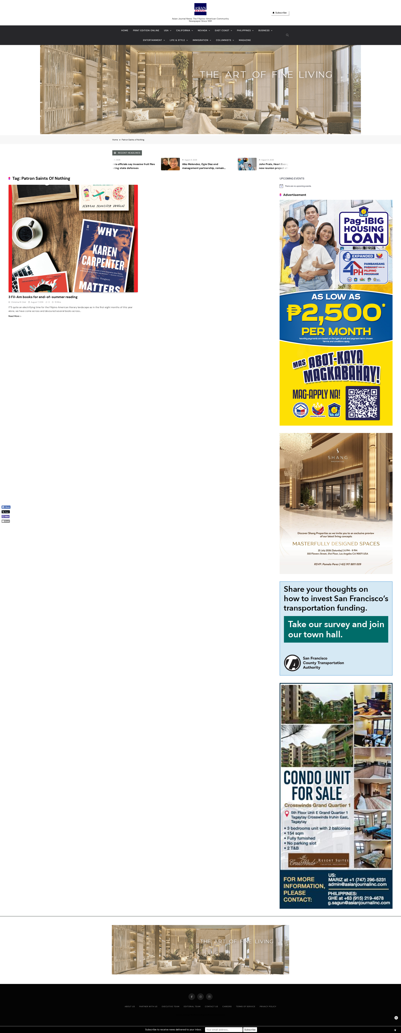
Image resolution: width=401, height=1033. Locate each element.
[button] (7, 526)
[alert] (336, 186)
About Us (130, 1006)
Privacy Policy (268, 1006)
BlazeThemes (218, 1014)
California (183, 30)
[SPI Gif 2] (200, 133)
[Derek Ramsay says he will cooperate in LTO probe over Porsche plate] (230, 164)
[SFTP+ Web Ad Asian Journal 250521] (336, 674)
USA (166, 30)
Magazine (245, 40)
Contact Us (211, 1006)
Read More (13, 316)
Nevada (202, 30)
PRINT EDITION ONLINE (146, 30)
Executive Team (170, 1006)
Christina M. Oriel (18, 302)
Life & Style (177, 40)
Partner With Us (148, 1006)
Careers (227, 1006)
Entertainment (152, 40)
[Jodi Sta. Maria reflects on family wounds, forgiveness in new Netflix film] (154, 164)
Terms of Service (245, 1006)
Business (264, 30)
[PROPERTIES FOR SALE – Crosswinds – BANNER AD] (336, 908)
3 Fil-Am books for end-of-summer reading (43, 297)
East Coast (222, 30)
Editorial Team (192, 1006)
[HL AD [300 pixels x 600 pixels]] (336, 424)
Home (124, 30)
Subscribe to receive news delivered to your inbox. (173, 1029)
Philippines (244, 30)
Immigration (200, 40)
